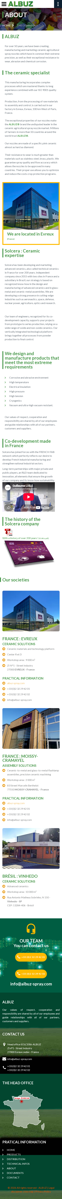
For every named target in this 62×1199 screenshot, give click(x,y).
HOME (6, 25)
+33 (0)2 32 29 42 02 (33, 973)
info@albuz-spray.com (31, 983)
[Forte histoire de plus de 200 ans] (9, 531)
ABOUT (11, 1168)
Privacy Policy (43, 1191)
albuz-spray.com (16, 683)
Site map (29, 1191)
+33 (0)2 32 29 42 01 (33, 957)
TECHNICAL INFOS (18, 1163)
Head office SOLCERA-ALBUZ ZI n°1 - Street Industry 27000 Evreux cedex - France (24, 1048)
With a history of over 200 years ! (25, 538)
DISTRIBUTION (16, 1159)
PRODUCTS (14, 1154)
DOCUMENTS (15, 1172)
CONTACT (13, 1177)
